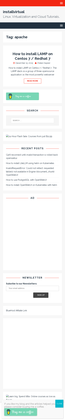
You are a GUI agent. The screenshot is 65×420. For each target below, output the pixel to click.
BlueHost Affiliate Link (16, 310)
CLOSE (59, 404)
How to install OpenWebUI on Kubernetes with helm (31, 185)
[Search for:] (32, 120)
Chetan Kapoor (43, 63)
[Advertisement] (32, 235)
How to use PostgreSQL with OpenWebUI (26, 180)
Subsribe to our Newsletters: (21, 283)
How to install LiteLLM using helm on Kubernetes (30, 163)
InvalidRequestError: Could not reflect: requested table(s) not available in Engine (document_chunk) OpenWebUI (30, 171)
